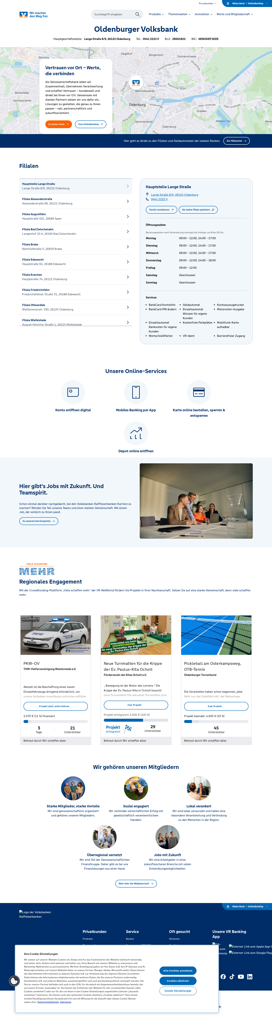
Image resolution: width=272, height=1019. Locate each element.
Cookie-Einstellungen (178, 990)
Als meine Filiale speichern (196, 209)
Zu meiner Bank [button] (56, 124)
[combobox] (113, 14)
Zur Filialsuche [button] (234, 140)
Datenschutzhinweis (48, 1002)
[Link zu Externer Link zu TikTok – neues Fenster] (232, 977)
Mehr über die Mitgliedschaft (134, 883)
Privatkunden (206, 3)
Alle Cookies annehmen (177, 970)
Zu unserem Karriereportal (37, 521)
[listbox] (75, 252)
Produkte (88, 938)
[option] (75, 186)
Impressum (65, 1002)
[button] (14, 981)
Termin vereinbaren (159, 209)
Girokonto (174, 938)
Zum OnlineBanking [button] (88, 124)
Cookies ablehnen (178, 980)
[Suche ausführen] (137, 14)
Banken (130, 938)
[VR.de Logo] (39, 14)
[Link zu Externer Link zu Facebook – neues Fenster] (223, 977)
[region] (117, 979)
